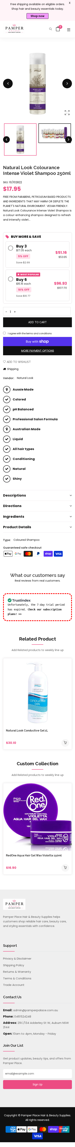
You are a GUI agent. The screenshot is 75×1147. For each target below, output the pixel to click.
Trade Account (13, 985)
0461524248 (22, 1016)
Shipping (12, 369)
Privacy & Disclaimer (17, 959)
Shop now (37, 16)
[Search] (50, 29)
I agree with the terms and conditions (30, 333)
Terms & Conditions (17, 978)
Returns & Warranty (17, 972)
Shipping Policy (13, 965)
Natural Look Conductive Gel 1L (27, 730)
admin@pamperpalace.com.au (35, 1010)
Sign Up (37, 1084)
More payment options (37, 351)
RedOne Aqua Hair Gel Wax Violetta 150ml (34, 855)
